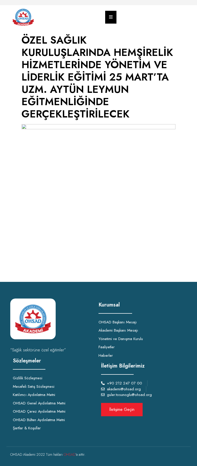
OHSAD (69, 454)
